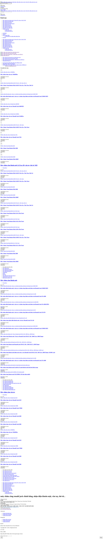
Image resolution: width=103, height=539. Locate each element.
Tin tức (4, 34)
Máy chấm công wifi (7, 24)
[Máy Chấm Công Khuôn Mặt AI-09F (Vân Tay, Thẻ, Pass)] (12, 124)
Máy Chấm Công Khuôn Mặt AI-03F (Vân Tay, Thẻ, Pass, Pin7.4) (16, 85)
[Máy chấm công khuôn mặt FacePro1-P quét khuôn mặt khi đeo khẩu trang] (15, 365)
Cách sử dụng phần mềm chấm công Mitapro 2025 (12, 62)
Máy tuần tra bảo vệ (9, 31)
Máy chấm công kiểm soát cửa (8, 23)
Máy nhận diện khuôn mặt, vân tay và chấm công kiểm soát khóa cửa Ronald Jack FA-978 (22, 312)
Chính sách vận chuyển (7, 514)
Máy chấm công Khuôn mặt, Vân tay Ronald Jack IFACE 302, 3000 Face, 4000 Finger (21, 336)
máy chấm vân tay (6, 480)
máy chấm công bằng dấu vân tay (9, 275)
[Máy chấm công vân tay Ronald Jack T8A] (8, 134)
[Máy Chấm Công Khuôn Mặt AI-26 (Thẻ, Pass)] (9, 219)
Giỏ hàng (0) (2, 6)
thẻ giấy (4, 274)
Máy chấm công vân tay (7, 22)
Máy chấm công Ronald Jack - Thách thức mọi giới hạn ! (13, 59)
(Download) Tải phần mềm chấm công (12, 36)
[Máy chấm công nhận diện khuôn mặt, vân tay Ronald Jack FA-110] (13, 318)
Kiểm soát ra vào (8, 30)
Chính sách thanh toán (7, 513)
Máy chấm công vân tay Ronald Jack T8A (10, 137)
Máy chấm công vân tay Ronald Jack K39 (10, 400)
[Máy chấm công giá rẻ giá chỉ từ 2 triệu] (8, 53)
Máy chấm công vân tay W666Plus (9, 74)
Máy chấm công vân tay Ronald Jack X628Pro (12, 116)
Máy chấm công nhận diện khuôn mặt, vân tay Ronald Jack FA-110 (17, 320)
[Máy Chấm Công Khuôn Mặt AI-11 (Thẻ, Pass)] (9, 243)
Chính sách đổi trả (6, 521)
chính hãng (5, 272)
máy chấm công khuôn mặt (8, 381)
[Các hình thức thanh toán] (5, 509)
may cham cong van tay (7, 472)
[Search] (0, 13)
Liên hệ (4, 37)
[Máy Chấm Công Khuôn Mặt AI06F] (7, 156)
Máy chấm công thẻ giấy (7, 26)
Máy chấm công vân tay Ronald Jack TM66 (11, 408)
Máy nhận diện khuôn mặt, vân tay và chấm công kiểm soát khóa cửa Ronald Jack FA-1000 (23, 296)
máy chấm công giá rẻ (7, 271)
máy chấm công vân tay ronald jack (9, 478)
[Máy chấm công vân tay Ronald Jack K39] (8, 397)
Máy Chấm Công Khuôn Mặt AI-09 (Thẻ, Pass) (12, 229)
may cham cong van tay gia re (8, 479)
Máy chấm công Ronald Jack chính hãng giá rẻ (12, 57)
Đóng (101, 537)
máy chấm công (6, 268)
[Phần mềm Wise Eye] (4, 55)
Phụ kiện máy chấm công (7, 27)
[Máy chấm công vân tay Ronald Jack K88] (8, 413)
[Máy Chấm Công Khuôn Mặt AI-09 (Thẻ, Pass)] (9, 227)
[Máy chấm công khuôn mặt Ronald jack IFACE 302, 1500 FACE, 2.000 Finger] (16, 342)
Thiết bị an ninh (6, 28)
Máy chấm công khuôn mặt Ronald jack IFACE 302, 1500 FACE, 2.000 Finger (19, 344)
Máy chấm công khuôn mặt (8, 21)
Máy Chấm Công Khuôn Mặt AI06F (9, 159)
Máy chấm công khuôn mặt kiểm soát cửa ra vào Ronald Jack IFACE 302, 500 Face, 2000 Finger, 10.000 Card (27, 352)
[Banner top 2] (13, 65)
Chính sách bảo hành (7, 515)
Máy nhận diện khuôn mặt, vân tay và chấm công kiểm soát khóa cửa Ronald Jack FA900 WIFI (24, 96)
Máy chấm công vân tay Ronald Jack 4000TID (12, 106)
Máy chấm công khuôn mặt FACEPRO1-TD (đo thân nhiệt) (15, 374)
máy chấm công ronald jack (8, 270)
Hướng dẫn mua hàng (7, 519)
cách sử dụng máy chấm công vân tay (10, 475)
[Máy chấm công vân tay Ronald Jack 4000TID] (9, 103)
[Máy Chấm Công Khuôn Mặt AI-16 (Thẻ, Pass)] (9, 211)
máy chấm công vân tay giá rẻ (8, 477)
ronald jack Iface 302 (7, 384)
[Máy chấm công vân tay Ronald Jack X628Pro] (9, 113)
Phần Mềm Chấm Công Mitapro (9, 63)
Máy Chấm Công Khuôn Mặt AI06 (9, 148)
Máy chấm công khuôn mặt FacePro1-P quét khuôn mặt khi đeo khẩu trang (19, 367)
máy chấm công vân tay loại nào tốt (9, 473)
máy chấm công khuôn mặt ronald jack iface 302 (12, 383)
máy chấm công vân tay (7, 269)
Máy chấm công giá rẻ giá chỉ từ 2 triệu (10, 58)
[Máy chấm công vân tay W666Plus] (7, 72)
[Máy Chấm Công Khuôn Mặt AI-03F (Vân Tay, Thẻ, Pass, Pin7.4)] (13, 83)
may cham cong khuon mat (8, 382)
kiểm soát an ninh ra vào (7, 277)
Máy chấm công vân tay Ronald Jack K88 (10, 416)
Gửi (1, 537)
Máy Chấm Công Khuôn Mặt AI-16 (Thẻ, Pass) (12, 213)
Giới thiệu (5, 33)
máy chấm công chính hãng (8, 387)
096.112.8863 (3, 9)
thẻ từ (4, 273)
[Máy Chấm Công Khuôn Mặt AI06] (7, 145)
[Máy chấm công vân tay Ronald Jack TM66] (9, 405)
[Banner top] (7, 65)
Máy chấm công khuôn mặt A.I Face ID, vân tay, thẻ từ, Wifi (14, 20)
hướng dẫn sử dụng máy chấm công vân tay (11, 476)
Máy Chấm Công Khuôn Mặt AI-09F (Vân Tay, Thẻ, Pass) (14, 127)
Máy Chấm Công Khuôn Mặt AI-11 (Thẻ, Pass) (12, 245)
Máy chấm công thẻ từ (7, 25)
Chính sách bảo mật (6, 520)
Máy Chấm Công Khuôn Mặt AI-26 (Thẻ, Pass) (12, 221)
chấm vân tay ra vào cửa (7, 276)
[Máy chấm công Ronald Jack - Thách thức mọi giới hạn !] (11, 54)
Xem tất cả (5, 167)
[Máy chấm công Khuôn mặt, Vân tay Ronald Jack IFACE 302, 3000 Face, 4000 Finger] (17, 334)
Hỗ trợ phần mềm (6, 35)
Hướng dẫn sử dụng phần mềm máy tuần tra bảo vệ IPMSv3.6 (14, 64)
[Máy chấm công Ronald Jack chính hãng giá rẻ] (9, 52)
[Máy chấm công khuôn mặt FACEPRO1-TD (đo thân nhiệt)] (12, 372)
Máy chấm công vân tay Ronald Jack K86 (10, 424)
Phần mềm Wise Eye (7, 60)
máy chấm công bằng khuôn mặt (9, 389)
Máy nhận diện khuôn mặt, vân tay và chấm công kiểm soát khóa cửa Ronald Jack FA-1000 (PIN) (24, 304)
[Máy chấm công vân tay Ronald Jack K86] (8, 421)
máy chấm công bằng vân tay (8, 474)
